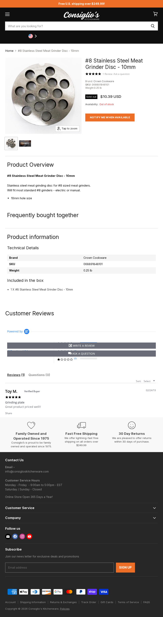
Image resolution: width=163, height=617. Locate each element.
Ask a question (122, 74)
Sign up (125, 567)
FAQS (146, 602)
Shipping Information (33, 602)
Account (10, 602)
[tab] (16, 375)
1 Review (107, 73)
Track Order (88, 602)
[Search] (152, 26)
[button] (81, 353)
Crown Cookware (103, 81)
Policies (65, 608)
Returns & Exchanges (63, 602)
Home (9, 50)
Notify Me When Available (110, 117)
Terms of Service (128, 602)
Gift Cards (107, 602)
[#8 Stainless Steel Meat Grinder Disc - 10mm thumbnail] (25, 143)
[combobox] (76, 26)
